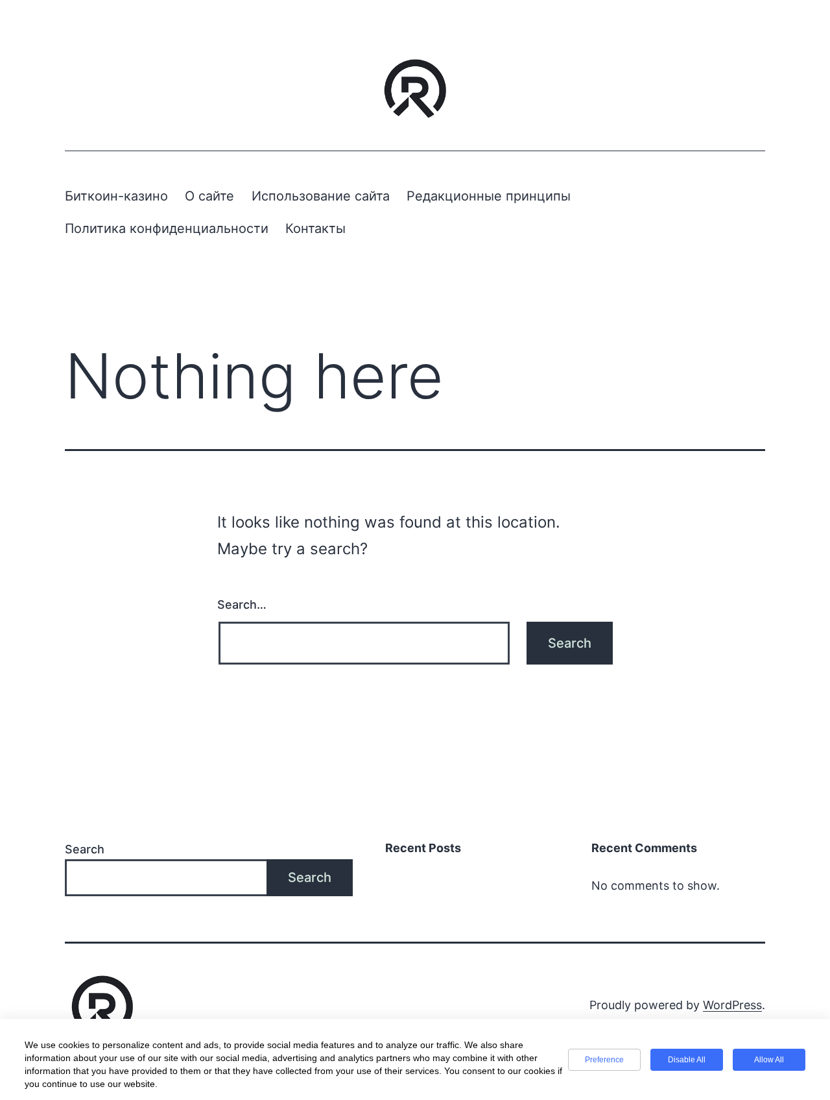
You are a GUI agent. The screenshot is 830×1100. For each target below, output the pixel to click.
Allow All (769, 1059)
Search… (242, 604)
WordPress (732, 1005)
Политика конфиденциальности (166, 228)
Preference (604, 1059)
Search (84, 849)
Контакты (315, 228)
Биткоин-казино (116, 196)
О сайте (209, 196)
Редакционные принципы (489, 196)
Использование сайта (321, 196)
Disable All (687, 1059)
